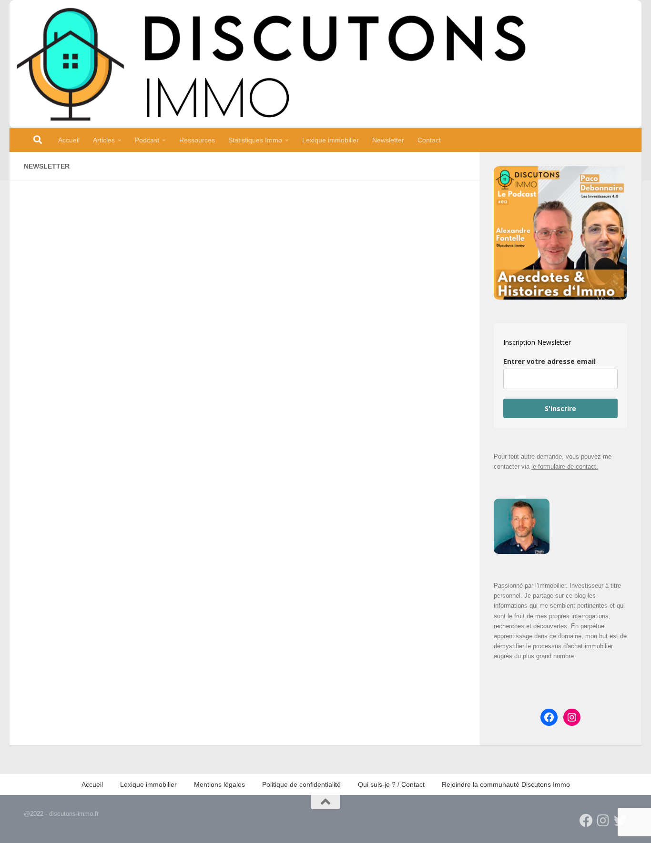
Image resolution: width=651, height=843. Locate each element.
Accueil (69, 140)
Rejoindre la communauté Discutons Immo (506, 784)
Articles (104, 140)
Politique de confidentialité (301, 784)
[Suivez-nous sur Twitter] (620, 820)
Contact (429, 140)
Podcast (147, 140)
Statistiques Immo (255, 140)
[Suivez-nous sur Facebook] (586, 820)
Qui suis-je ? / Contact (391, 784)
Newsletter (388, 140)
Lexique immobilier (330, 140)
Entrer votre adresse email (549, 361)
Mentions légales (219, 784)
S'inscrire (560, 408)
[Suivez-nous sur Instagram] (603, 820)
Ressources (197, 140)
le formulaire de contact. (564, 466)
